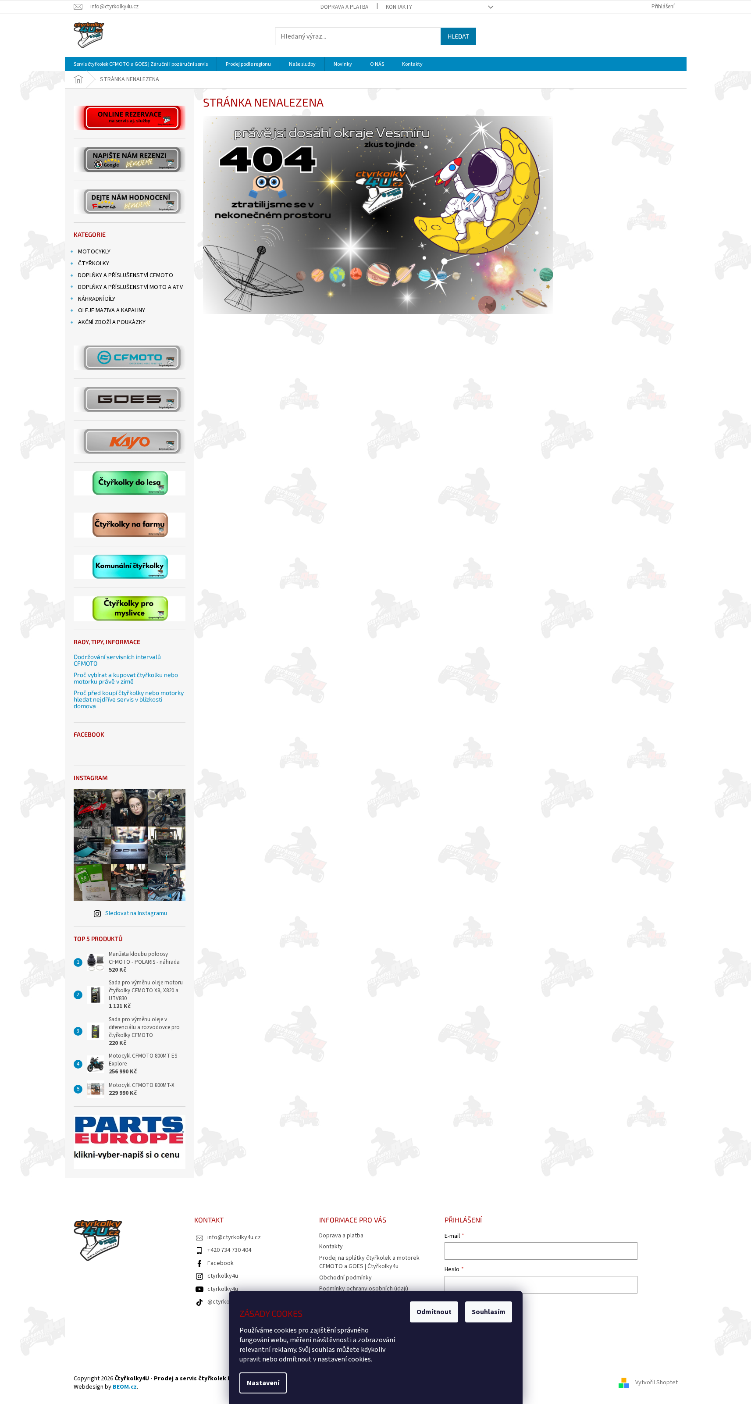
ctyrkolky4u (222, 1276)
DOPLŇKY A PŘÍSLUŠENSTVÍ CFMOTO (125, 275)
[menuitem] (141, 64)
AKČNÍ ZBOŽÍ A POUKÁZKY (112, 322)
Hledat (458, 36)
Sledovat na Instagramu (136, 913)
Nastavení (263, 1383)
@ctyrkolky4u (225, 1301)
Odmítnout (434, 1312)
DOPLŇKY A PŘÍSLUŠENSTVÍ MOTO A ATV (130, 287)
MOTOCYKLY (94, 251)
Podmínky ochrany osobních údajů (363, 1288)
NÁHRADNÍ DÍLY (96, 299)
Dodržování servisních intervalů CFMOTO (117, 660)
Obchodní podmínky (345, 1277)
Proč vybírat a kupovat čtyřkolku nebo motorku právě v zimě (126, 678)
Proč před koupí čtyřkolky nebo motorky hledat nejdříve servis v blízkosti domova (129, 699)
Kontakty (399, 7)
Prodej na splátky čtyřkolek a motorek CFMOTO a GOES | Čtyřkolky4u (369, 1262)
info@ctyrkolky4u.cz (234, 1237)
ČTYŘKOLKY (93, 263)
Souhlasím (488, 1312)
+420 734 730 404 (229, 1250)
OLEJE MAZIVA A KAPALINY (111, 310)
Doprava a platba (344, 7)
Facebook (220, 1263)
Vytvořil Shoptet (656, 1383)
